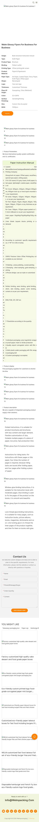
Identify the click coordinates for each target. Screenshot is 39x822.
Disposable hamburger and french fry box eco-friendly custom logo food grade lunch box (19, 786)
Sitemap (31, 818)
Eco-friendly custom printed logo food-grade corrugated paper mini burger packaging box (18, 690)
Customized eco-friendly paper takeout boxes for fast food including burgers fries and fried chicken (19, 722)
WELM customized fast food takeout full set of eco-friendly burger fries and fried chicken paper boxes (19, 754)
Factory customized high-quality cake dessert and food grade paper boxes (18, 658)
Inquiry (7, 113)
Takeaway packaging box (11, 628)
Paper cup (25, 628)
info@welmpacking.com (19, 800)
